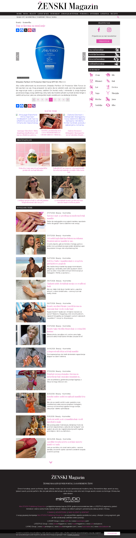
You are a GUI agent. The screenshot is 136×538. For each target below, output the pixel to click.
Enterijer (94, 14)
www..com (80, 521)
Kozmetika (31, 17)
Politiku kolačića (73, 535)
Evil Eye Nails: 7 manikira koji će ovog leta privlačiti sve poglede (65, 262)
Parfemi (40, 17)
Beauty (33, 14)
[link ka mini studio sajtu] (68, 502)
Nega (48, 17)
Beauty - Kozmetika (63, 213)
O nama (50, 512)
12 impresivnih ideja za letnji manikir (63, 351)
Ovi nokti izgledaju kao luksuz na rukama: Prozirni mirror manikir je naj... (65, 239)
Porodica (84, 14)
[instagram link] (109, 30)
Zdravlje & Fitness (69, 14)
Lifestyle (104, 14)
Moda (25, 14)
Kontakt (85, 512)
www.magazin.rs (57, 524)
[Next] (84, 56)
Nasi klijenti (74, 512)
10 (46, 100)
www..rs (65, 521)
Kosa (54, 17)
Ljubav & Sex (43, 14)
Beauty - (19, 22)
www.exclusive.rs (94, 524)
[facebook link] (99, 30)
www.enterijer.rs (45, 526)
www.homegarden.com (65, 526)
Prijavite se (104, 41)
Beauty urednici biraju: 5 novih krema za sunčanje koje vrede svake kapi (64, 307)
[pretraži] (118, 17)
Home (19, 14)
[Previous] (17, 56)
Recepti (114, 14)
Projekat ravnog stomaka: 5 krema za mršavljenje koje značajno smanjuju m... (64, 375)
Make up (20, 17)
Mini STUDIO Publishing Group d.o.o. (32, 506)
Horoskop (55, 14)
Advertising (61, 512)
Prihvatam (112, 533)
